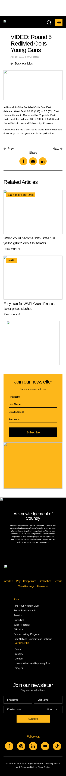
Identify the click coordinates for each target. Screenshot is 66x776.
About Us (8, 580)
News (18, 649)
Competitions (29, 580)
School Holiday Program (26, 634)
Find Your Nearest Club (26, 605)
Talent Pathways (26, 586)
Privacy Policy (53, 763)
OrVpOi (19, 668)
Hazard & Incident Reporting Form (33, 663)
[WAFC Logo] (20, 21)
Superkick (19, 620)
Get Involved (45, 580)
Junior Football (22, 624)
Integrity (19, 653)
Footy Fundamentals (25, 610)
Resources (42, 586)
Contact (19, 658)
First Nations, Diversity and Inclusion (33, 638)
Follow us (33, 736)
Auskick (18, 615)
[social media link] (9, 746)
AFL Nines (19, 629)
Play (18, 580)
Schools (58, 580)
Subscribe (33, 432)
